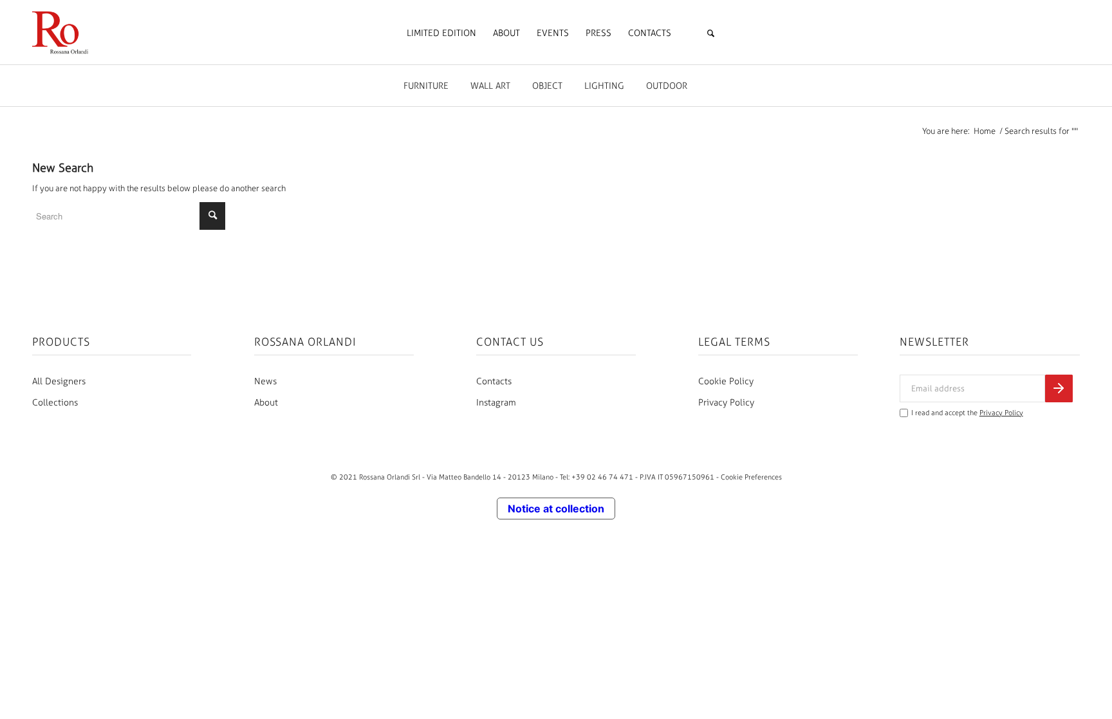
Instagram (496, 402)
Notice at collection (556, 508)
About (266, 402)
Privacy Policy (726, 402)
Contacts (494, 381)
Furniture (426, 85)
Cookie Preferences (751, 476)
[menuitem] (441, 33)
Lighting (604, 85)
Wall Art (490, 85)
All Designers (59, 381)
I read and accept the (967, 412)
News (265, 381)
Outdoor (666, 85)
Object (547, 85)
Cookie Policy (726, 381)
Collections (55, 402)
